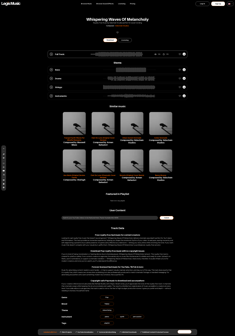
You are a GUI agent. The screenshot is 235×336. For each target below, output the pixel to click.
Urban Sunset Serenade (131, 138)
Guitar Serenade (160, 138)
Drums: (58, 78)
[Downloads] (4, 167)
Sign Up (218, 4)
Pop (107, 297)
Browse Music (86, 4)
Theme (65, 310)
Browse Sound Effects (105, 4)
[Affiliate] (4, 180)
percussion (137, 317)
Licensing (121, 4)
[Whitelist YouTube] (4, 171)
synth (122, 317)
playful (107, 323)
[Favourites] (4, 163)
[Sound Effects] (4, 158)
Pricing (132, 4)
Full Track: (60, 54)
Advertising (107, 310)
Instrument (67, 317)
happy (107, 304)
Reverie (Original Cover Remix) (132, 175)
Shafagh (81, 180)
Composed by (69, 142)
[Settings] (4, 187)
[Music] (4, 154)
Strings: (58, 87)
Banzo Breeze (160, 175)
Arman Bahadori (106, 143)
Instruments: (61, 96)
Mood (64, 304)
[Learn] (4, 184)
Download (110, 40)
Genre (64, 297)
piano (107, 317)
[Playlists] (4, 174)
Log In (202, 4)
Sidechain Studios (122, 26)
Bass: (57, 70)
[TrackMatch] (4, 148)
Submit (166, 218)
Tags (64, 323)
